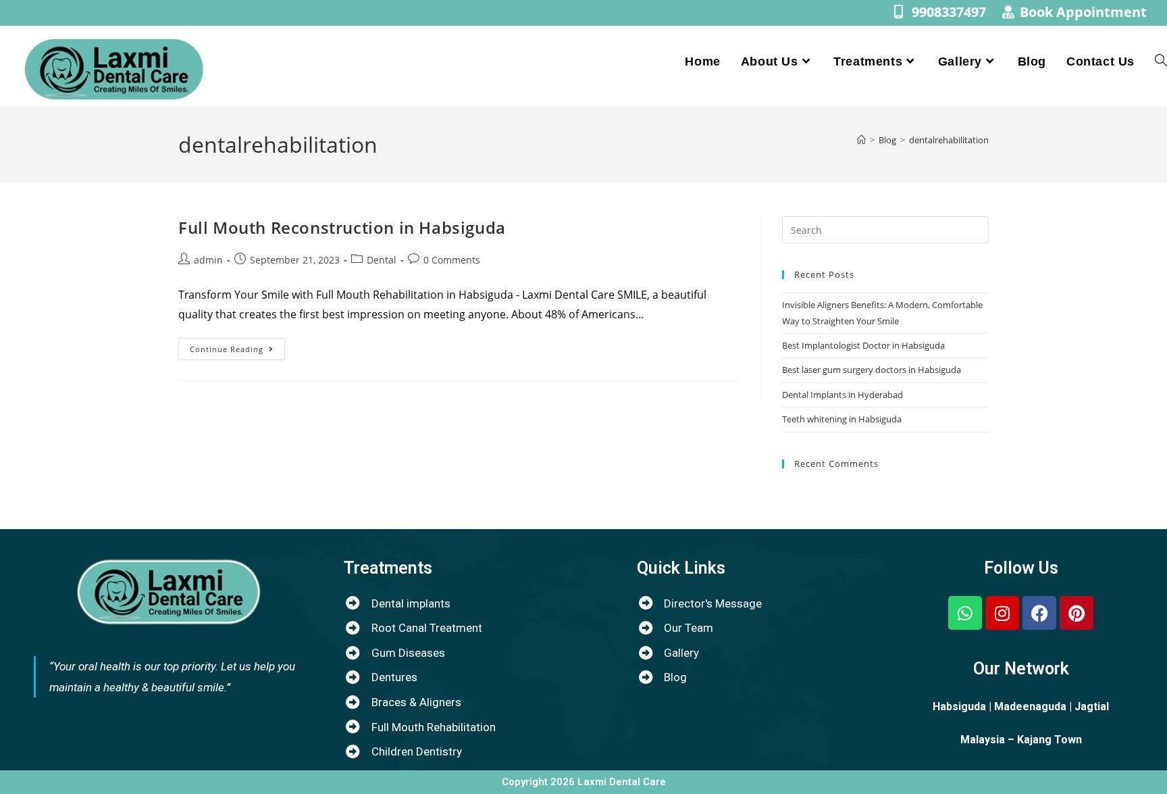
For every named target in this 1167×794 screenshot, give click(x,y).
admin (208, 259)
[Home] (861, 140)
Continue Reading (237, 346)
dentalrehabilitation (949, 140)
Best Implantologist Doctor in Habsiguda (863, 345)
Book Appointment (1083, 12)
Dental (381, 259)
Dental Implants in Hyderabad (842, 395)
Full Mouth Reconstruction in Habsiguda (342, 227)
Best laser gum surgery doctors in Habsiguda (871, 370)
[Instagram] (1002, 613)
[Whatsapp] (965, 613)
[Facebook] (1039, 613)
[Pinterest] (1076, 613)
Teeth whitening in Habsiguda (842, 419)
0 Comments (451, 259)
